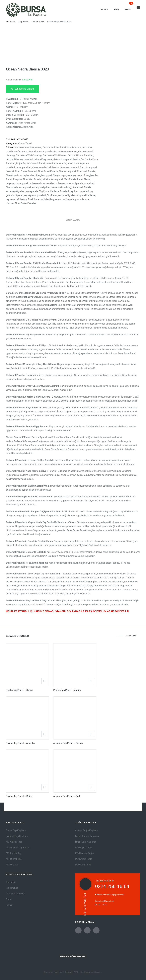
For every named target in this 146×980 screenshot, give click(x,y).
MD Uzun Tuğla (83, 864)
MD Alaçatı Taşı (14, 842)
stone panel (25, 187)
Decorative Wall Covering (29, 155)
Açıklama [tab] (73, 220)
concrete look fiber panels (28, 147)
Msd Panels (70, 179)
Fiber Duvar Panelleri (26, 171)
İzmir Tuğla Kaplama (85, 842)
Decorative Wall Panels (54, 155)
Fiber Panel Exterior (48, 171)
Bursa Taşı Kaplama (16, 830)
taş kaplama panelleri (35, 195)
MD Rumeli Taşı (14, 859)
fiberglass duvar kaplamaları (20, 175)
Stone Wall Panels (81, 187)
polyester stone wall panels (69, 183)
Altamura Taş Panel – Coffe (67, 796)
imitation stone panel (52, 179)
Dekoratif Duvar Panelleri (80, 155)
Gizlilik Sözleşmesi (15, 893)
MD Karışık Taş (13, 853)
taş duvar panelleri (79, 191)
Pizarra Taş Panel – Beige (19, 796)
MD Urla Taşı (12, 864)
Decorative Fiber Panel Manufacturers (61, 147)
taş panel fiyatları (66, 195)
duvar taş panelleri (69, 167)
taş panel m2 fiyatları (16, 199)
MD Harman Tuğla (84, 853)
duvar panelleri (23, 167)
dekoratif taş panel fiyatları (66, 159)
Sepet (9, 899)
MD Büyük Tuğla (83, 847)
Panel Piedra (83, 179)
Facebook (87, 930)
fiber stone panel (67, 171)
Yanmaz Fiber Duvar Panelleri (21, 203)
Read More (44, 681)
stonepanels (32, 191)
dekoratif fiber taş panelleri (19, 159)
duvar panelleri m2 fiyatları (45, 167)
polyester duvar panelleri (42, 183)
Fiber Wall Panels (86, 171)
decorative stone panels (40, 151)
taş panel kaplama (86, 195)
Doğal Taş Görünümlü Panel (30, 163)
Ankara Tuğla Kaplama (86, 830)
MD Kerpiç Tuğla (83, 859)
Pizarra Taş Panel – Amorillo (20, 743)
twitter (78, 930)
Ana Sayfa (10, 21)
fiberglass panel (44, 175)
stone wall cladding (61, 187)
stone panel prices (41, 187)
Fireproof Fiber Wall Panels (27, 179)
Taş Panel (52, 195)
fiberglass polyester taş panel (67, 175)
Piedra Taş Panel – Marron (19, 690)
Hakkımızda (12, 888)
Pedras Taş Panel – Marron (67, 690)
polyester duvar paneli (17, 183)
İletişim (9, 905)
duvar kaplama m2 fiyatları (59, 163)
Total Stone (33, 199)
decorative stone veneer (65, 151)
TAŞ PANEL (23, 21)
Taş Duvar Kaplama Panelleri (54, 191)
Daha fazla (131, 636)
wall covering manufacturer (76, 199)
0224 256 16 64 (112, 886)
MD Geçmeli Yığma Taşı (18, 847)
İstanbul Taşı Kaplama (17, 836)
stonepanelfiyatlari (15, 191)
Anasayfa (11, 882)
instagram (96, 930)
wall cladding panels (50, 199)
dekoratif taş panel (43, 159)
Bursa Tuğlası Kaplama (87, 836)
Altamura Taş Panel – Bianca (68, 743)
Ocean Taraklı (38, 21)
